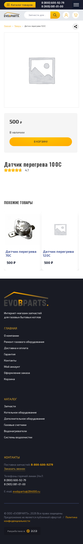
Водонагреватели (15, 431)
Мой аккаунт (12, 366)
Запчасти (10, 406)
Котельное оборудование (20, 412)
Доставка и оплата (16, 348)
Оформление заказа (17, 372)
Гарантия (9, 354)
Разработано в (16, 531)
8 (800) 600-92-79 (53, 2)
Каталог (10, 399)
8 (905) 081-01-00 (52, 6)
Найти (55, 15)
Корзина (9, 379)
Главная (10, 328)
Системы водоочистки (18, 437)
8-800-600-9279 (42, 464)
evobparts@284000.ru (26, 491)
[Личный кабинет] (66, 15)
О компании (11, 335)
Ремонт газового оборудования (24, 341)
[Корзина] (75, 15)
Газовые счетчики (15, 424)
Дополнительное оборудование (24, 418)
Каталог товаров (22, 4)
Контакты (10, 360)
